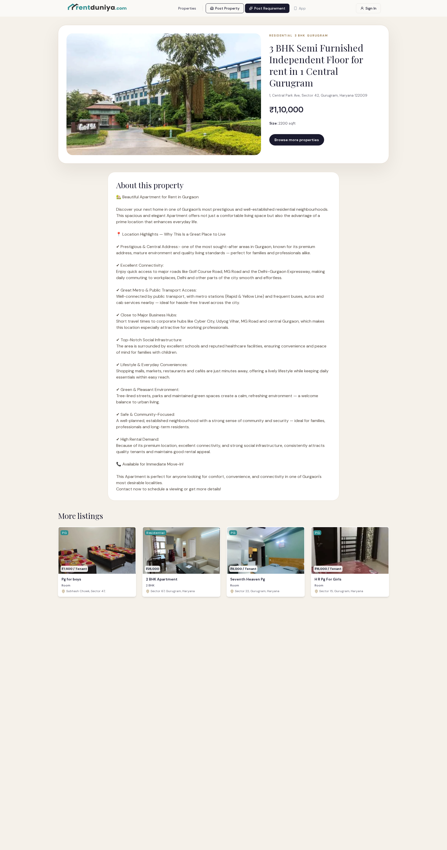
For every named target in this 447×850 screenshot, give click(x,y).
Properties (187, 8)
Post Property (227, 8)
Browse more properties (296, 139)
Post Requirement (269, 8)
